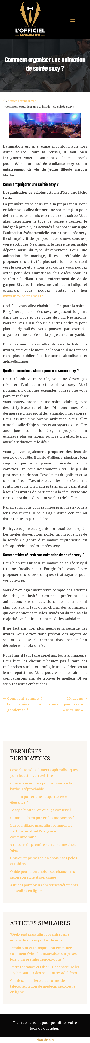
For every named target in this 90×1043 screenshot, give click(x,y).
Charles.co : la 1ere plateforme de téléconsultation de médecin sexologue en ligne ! (42, 986)
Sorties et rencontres (22, 100)
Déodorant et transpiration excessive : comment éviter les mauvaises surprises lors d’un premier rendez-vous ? (43, 954)
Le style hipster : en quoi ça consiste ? (40, 810)
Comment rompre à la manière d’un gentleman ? (24, 704)
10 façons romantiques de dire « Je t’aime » (66, 704)
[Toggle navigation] (72, 19)
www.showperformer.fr (23, 296)
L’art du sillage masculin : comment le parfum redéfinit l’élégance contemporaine (41, 831)
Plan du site (45, 1040)
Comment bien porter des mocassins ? (42, 818)
